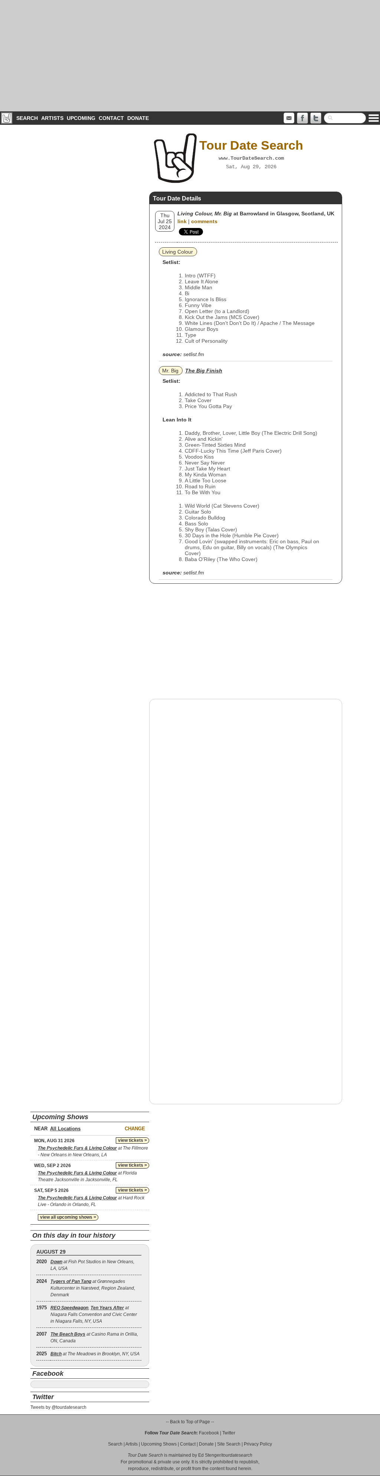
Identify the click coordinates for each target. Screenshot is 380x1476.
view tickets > (132, 1140)
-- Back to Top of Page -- (190, 1421)
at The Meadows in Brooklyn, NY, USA (95, 1353)
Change (135, 1128)
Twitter (228, 1433)
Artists (52, 118)
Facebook (209, 1433)
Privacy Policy (258, 1444)
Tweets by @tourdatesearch (58, 1407)
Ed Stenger (209, 1455)
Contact (111, 118)
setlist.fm (193, 354)
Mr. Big (170, 371)
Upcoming (81, 118)
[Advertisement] (190, 56)
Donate (138, 118)
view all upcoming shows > (68, 1217)
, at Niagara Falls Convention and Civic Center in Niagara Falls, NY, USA (93, 1314)
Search (27, 118)
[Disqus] (246, 799)
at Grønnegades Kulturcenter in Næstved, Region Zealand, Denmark (92, 1288)
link (182, 221)
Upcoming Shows (159, 1444)
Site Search (228, 1444)
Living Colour (177, 252)
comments (204, 221)
